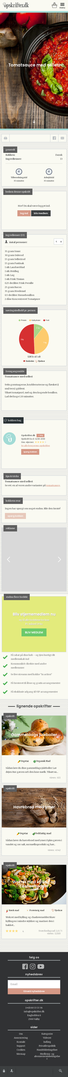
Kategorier (47, 1034)
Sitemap (20, 1054)
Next (59, 559)
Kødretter (30, 361)
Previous (8, 559)
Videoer (47, 1037)
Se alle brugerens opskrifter (35, 445)
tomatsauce (53, 485)
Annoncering (21, 1037)
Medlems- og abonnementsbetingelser (47, 1056)
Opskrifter (16, 5)
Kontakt (21, 1042)
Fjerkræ (41, 361)
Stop (4, 559)
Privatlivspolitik (47, 1046)
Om (21, 1034)
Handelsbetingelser (47, 1050)
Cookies (21, 1050)
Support (21, 1046)
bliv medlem (41, 213)
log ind (24, 213)
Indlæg (47, 1042)
